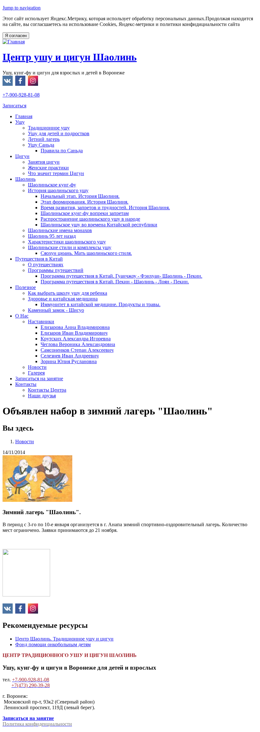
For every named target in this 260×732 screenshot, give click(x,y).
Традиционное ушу (49, 127)
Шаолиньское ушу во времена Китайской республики (99, 224)
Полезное (25, 287)
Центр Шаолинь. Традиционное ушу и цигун (64, 638)
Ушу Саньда (41, 145)
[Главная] (14, 41)
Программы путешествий (55, 270)
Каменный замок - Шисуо (56, 310)
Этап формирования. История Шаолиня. (84, 202)
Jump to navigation (22, 7)
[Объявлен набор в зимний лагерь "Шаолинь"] (37, 500)
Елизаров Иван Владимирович (74, 333)
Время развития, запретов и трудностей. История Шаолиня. (105, 207)
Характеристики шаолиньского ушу (67, 241)
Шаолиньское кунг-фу (52, 184)
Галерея (36, 372)
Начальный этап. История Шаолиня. (80, 196)
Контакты (25, 384)
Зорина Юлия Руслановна (69, 361)
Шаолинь (25, 179)
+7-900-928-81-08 (21, 95)
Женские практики (48, 167)
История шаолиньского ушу (58, 190)
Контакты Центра (47, 390)
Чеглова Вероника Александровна (78, 344)
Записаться (14, 105)
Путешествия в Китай (39, 259)
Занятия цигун (44, 162)
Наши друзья (42, 395)
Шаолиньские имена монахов (60, 230)
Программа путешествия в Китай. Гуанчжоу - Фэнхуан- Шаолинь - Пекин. (121, 276)
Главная (23, 116)
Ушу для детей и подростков (58, 133)
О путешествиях (45, 264)
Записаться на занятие (39, 378)
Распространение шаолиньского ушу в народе (90, 219)
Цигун (22, 156)
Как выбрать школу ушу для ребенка (67, 293)
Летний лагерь (44, 139)
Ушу (20, 122)
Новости (37, 367)
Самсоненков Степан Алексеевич (77, 350)
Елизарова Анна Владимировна (75, 327)
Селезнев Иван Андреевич (70, 355)
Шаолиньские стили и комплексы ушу (69, 247)
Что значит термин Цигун (56, 173)
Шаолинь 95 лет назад (52, 236)
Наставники (41, 321)
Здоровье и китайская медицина (63, 298)
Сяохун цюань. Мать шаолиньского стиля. (86, 253)
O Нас (22, 316)
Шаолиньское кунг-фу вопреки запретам (85, 213)
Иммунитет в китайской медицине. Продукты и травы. (100, 304)
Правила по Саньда (62, 150)
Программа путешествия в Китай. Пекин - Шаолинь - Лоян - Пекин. (115, 281)
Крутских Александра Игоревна (76, 338)
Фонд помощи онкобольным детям (53, 644)
